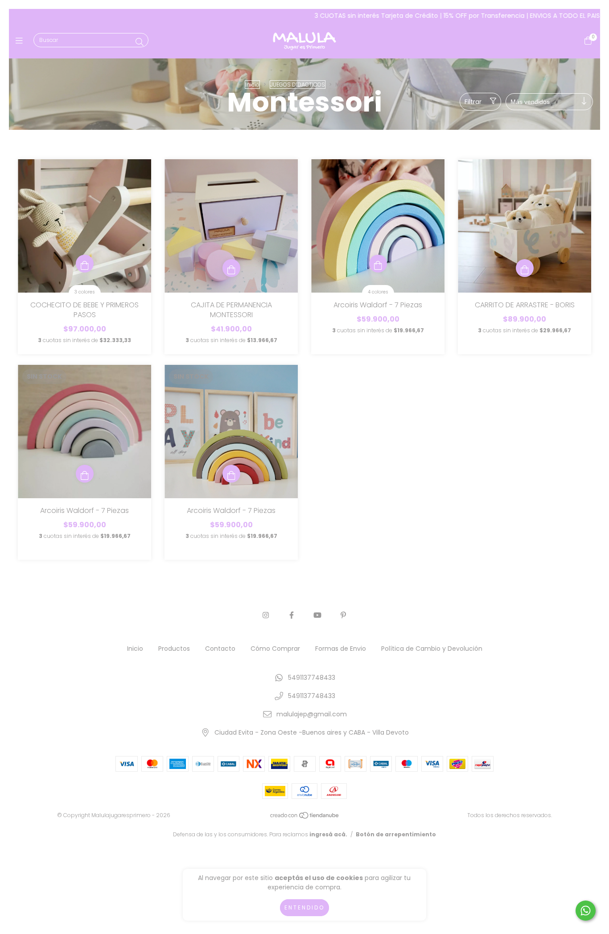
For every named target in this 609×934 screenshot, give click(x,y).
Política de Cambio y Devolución (431, 648)
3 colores (84, 292)
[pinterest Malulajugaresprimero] (343, 615)
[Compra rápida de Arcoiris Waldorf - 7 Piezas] (378, 264)
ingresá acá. (328, 834)
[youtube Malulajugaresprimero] (317, 615)
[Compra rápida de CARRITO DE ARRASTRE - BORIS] (525, 268)
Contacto (220, 648)
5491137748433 (311, 677)
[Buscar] (139, 42)
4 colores (378, 292)
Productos (174, 648)
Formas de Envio (340, 648)
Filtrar (473, 101)
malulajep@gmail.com (311, 714)
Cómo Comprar (275, 648)
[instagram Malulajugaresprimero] (266, 615)
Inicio (252, 84)
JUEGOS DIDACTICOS (297, 84)
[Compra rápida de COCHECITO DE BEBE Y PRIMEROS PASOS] (85, 264)
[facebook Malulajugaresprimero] (292, 615)
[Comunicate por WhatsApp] (586, 911)
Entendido (304, 907)
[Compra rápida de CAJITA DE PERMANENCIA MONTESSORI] (231, 268)
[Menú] (21, 41)
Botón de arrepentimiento (396, 834)
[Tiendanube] (305, 817)
